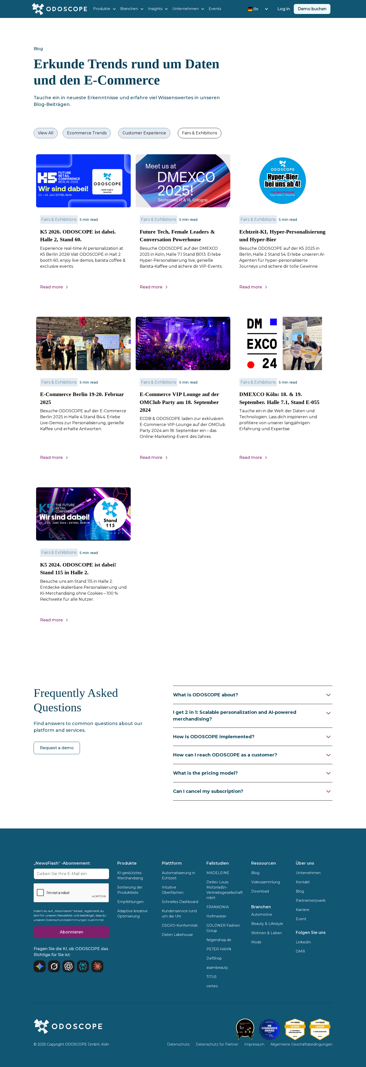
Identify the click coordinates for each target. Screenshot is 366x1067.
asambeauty (217, 967)
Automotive (261, 914)
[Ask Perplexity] (83, 966)
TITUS (211, 977)
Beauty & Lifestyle (267, 923)
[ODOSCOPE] (295, 1029)
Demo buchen (312, 8)
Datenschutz (178, 1044)
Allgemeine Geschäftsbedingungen (301, 1044)
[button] (104, 9)
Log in (283, 8)
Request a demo (57, 747)
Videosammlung (265, 882)
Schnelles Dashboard (180, 902)
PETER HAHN (218, 949)
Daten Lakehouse (177, 934)
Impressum (254, 1044)
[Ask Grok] (54, 966)
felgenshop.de (218, 940)
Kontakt (303, 882)
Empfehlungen (130, 902)
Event (301, 919)
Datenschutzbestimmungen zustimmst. (75, 920)
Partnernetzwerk (310, 900)
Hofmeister (216, 916)
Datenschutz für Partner (217, 1044)
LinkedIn (303, 942)
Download (260, 891)
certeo (212, 986)
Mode (256, 942)
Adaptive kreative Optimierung (132, 913)
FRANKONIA (217, 907)
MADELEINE (217, 873)
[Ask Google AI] (40, 966)
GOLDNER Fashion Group (223, 928)
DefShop (214, 958)
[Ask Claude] (97, 966)
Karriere (302, 909)
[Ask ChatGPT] (68, 966)
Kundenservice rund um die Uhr (179, 913)
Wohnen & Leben (266, 933)
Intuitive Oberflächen (172, 890)
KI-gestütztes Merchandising (130, 875)
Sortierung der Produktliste (129, 890)
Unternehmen (308, 873)
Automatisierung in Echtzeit (178, 875)
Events (215, 8)
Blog (255, 873)
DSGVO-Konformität (180, 925)
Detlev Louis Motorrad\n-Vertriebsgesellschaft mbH (224, 890)
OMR (300, 951)
